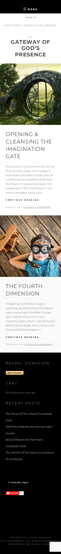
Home (29, 17)
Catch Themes (42, 544)
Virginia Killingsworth (37, 207)
